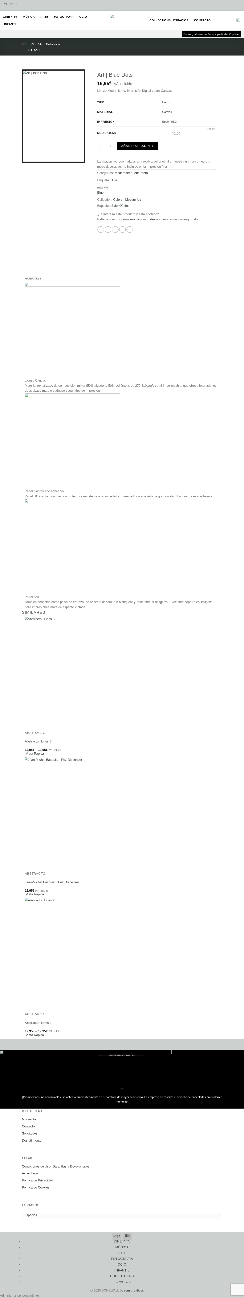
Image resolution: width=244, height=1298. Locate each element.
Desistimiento (31, 1140)
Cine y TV (10, 16)
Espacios (180, 20)
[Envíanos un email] (151, 1290)
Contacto (202, 20)
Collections (160, 20)
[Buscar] (217, 20)
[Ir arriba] (236, 1292)
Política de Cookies (36, 1187)
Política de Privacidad (37, 1180)
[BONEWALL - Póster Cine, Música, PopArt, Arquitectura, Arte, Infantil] (122, 20)
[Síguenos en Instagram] (146, 1290)
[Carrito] (230, 20)
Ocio (83, 16)
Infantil (10, 24)
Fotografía (64, 16)
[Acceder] (224, 20)
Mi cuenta (29, 1119)
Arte (44, 16)
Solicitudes (30, 1133)
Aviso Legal (30, 1173)
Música (29, 16)
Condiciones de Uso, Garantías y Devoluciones (55, 1166)
